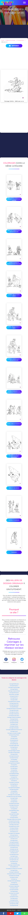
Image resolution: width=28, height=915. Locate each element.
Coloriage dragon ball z (14, 703)
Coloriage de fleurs (14, 840)
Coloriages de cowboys (14, 712)
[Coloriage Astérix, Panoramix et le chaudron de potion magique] (14, 378)
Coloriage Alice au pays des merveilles (14, 796)
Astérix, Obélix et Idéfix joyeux (14, 295)
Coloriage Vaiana (14, 786)
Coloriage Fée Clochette (14, 814)
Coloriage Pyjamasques (14, 705)
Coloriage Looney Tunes (14, 824)
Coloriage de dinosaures (14, 756)
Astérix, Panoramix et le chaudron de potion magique (14, 392)
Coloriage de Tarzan (14, 847)
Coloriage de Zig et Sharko (14, 735)
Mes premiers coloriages (14, 694)
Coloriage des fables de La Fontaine (14, 873)
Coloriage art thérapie (14, 828)
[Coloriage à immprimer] (7, 3)
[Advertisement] (14, 26)
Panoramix (14, 552)
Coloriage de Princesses (14, 692)
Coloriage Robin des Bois (14, 844)
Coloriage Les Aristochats (14, 782)
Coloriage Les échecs (14, 877)
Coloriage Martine (14, 815)
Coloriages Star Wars (14, 761)
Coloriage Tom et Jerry (14, 829)
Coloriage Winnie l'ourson (14, 837)
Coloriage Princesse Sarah (14, 803)
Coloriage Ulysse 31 (14, 831)
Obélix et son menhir (14, 488)
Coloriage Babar (14, 759)
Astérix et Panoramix (14, 520)
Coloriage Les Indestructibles (14, 752)
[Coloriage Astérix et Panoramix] (14, 507)
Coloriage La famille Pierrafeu (14, 865)
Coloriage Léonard (14, 771)
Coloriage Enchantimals (14, 842)
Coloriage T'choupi (14, 793)
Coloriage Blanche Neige (14, 773)
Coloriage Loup (14, 879)
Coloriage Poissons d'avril (14, 826)
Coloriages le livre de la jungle (14, 794)
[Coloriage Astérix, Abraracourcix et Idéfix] (14, 314)
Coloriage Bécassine (14, 866)
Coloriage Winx (14, 736)
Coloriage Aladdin (14, 699)
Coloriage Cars (14, 780)
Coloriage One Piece (14, 900)
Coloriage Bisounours (14, 775)
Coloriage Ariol (14, 882)
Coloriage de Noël (14, 754)
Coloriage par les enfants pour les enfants (14, 868)
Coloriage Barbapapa (14, 706)
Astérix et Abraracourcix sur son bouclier (14, 359)
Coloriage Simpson (14, 747)
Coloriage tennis (14, 800)
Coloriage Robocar (14, 698)
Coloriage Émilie (14, 808)
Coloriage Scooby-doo (14, 859)
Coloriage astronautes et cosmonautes (14, 708)
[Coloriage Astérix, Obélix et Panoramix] (14, 410)
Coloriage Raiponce (14, 784)
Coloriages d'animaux (14, 726)
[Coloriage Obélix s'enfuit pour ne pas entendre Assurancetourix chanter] (14, 185)
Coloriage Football (14, 798)
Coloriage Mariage (14, 891)
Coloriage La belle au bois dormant (14, 819)
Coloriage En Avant (14, 724)
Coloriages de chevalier (14, 727)
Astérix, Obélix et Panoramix (14, 423)
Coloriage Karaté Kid (14, 884)
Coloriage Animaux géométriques (14, 880)
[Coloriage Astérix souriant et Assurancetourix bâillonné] (14, 250)
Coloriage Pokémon (14, 689)
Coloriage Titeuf (14, 749)
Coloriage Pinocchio (14, 861)
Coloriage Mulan (14, 863)
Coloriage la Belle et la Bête (14, 822)
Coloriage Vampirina (14, 835)
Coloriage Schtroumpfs (14, 710)
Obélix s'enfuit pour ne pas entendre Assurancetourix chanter (14, 199)
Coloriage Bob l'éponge (14, 851)
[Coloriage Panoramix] (14, 539)
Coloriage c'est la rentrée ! (14, 893)
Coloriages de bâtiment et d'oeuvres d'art (14, 729)
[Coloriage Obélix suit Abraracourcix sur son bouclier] (14, 218)
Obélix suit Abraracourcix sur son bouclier (14, 231)
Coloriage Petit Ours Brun (14, 810)
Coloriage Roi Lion (14, 742)
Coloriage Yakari (14, 770)
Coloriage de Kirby (14, 898)
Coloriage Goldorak (14, 719)
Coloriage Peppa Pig (14, 743)
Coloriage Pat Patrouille (14, 684)
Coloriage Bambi (14, 791)
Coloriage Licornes (14, 731)
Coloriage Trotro (14, 777)
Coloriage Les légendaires (14, 886)
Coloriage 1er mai (14, 838)
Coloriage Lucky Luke (14, 849)
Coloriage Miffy (14, 812)
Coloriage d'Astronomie (14, 805)
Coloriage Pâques (14, 768)
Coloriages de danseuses (14, 713)
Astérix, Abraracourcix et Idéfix (14, 327)
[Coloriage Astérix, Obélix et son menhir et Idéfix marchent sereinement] (14, 442)
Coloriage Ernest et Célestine (14, 787)
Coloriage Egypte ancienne (14, 845)
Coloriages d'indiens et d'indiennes (14, 717)
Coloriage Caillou (14, 801)
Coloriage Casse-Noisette (14, 875)
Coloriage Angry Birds (14, 789)
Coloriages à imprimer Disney (14, 691)
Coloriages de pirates (14, 722)
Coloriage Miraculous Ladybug (14, 701)
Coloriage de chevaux (14, 757)
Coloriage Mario (14, 764)
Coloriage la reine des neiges (14, 687)
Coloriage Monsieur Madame (14, 763)
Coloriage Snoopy (14, 870)
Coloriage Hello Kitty (14, 905)
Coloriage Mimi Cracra (14, 778)
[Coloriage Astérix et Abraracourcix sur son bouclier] (14, 346)
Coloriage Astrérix (14, 738)
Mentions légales (11, 910)
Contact (19, 910)
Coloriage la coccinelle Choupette (14, 733)
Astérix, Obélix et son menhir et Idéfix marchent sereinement (14, 456)
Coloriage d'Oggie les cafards (14, 750)
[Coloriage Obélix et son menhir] (14, 474)
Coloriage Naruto (14, 895)
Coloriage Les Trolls (14, 807)
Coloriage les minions (14, 896)
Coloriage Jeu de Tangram (14, 902)
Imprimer (15, 46)
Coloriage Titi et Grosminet (14, 821)
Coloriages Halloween (14, 720)
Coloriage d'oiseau (14, 856)
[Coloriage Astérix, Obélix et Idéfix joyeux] (14, 282)
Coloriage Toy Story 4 (14, 696)
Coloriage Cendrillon (14, 817)
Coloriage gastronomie (14, 854)
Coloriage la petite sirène (14, 745)
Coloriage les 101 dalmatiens (14, 833)
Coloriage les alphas (14, 887)
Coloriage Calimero (14, 766)
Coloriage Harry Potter (14, 903)
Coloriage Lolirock (14, 852)
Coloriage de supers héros (14, 715)
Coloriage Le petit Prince (14, 858)
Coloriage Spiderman (14, 740)
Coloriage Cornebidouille (14, 872)
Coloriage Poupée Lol (14, 685)
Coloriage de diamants (14, 889)
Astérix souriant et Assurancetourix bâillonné (14, 263)
